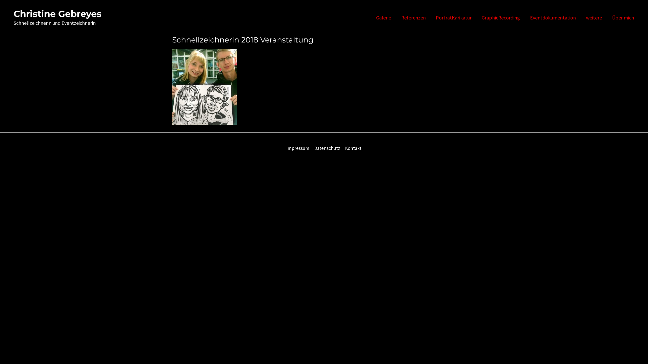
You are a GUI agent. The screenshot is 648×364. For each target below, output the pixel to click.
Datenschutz (327, 148)
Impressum (297, 148)
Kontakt (353, 148)
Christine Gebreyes (58, 13)
